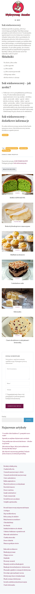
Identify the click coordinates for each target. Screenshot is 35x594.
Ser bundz (7, 526)
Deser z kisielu (8, 541)
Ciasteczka (17, 221)
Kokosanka (17, 312)
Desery (5, 134)
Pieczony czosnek (9, 561)
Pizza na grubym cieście (11, 544)
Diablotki (7, 558)
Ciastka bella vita (9, 469)
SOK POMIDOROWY (21, 161)
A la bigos (7, 511)
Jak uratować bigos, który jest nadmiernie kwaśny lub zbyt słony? (15, 448)
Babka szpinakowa (9, 481)
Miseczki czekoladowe (11, 535)
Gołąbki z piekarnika (10, 502)
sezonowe (6, 150)
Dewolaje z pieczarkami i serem (14, 573)
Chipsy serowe (8, 555)
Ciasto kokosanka (9, 585)
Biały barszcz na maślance (12, 520)
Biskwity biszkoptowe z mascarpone (17, 226)
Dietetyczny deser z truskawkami (14, 576)
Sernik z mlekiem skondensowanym (15, 582)
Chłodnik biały (8, 523)
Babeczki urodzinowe (10, 549)
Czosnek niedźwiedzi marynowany (15, 475)
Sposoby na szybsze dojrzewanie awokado (15, 439)
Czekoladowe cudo (17, 283)
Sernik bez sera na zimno (12, 499)
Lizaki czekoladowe (10, 493)
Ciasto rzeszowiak (9, 496)
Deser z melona (9, 490)
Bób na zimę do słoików (11, 517)
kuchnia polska (11, 148)
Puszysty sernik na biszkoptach (14, 564)
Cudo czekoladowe (10, 478)
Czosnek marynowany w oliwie (14, 472)
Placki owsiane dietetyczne (12, 579)
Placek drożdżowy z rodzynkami (14, 484)
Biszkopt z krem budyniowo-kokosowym (17, 567)
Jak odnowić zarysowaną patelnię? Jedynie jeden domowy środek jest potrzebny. (16, 453)
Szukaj (4, 417)
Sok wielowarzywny (20, 163)
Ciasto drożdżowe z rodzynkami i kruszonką (17, 341)
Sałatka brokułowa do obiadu (13, 529)
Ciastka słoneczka (9, 538)
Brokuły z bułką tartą (10, 466)
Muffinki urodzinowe (17, 255)
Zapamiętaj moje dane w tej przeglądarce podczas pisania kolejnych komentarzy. (15, 397)
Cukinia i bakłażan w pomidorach (14, 532)
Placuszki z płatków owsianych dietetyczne (17, 570)
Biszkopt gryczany (9, 552)
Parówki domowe (9, 487)
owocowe (23, 148)
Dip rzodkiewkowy (10, 514)
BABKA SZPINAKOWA (17, 198)
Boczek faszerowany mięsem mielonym (16, 508)
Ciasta (17, 193)
